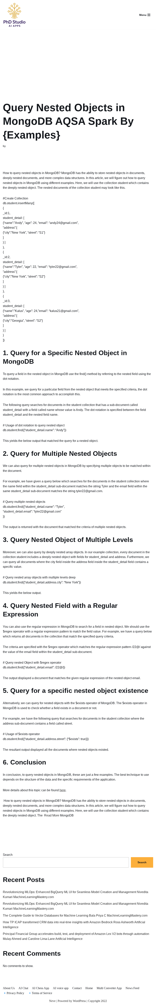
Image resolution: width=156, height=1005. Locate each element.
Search (8, 854)
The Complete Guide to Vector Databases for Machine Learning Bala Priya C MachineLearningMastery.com (75, 915)
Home (89, 988)
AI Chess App (40, 988)
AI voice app (60, 988)
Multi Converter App (109, 988)
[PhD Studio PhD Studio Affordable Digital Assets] (14, 15)
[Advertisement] (78, 60)
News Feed (132, 988)
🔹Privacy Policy (13, 993)
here (63, 790)
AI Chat (23, 988)
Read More (51, 815)
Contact (77, 988)
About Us (9, 988)
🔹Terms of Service (40, 993)
